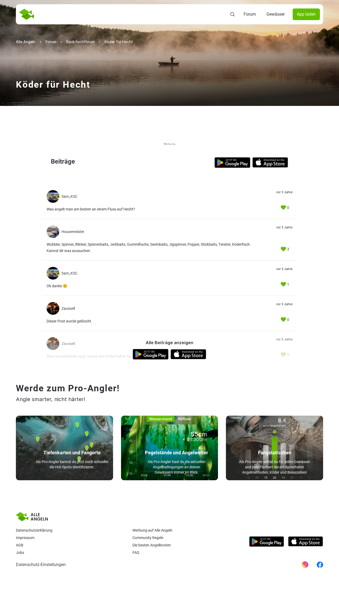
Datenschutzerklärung (34, 530)
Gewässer (275, 14)
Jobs (20, 552)
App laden (306, 14)
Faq (135, 552)
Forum (250, 14)
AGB (19, 545)
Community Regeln (147, 538)
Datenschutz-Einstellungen (41, 564)
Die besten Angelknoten (151, 545)
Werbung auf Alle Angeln (152, 530)
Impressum (25, 538)
